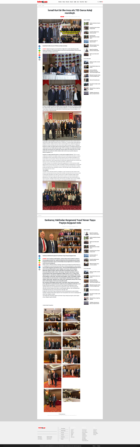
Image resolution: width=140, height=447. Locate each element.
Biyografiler (95, 432)
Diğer (86, 1)
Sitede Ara (95, 429)
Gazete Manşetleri (85, 440)
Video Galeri (63, 430)
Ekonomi (67, 1)
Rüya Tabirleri (95, 433)
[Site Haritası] (50, 432)
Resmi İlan (82, 1)
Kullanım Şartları (49, 436)
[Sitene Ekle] (51, 432)
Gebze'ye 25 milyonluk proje (94, 289)
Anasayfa (39, 5)
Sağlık (75, 1)
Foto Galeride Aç (62, 414)
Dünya (64, 1)
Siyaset (71, 1)
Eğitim (43, 5)
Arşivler (62, 434)
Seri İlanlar (84, 438)
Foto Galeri (63, 428)
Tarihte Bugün (84, 435)
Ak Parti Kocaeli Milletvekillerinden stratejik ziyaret (94, 36)
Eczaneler (83, 433)
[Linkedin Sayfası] (46, 432)
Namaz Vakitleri (84, 432)
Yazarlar (62, 432)
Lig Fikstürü (84, 434)
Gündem (60, 1)
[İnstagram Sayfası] (42, 432)
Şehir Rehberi (84, 439)
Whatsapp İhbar (49, 437)
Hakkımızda (40, 436)
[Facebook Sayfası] (38, 432)
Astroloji (94, 434)
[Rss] (48, 432)
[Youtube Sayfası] (44, 432)
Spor (78, 1)
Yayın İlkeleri (40, 437)
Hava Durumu (84, 429)
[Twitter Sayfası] (40, 432)
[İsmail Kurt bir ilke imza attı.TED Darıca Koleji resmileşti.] (59, 31)
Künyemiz (63, 436)
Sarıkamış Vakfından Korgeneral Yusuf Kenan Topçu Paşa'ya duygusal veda (95, 71)
